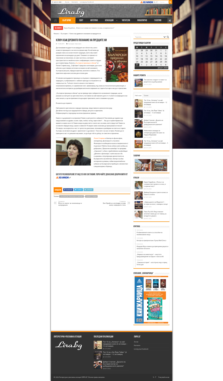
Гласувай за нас (163, 377)
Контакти (75, 2)
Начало (55, 20)
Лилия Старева (99, 138)
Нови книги (78, 44)
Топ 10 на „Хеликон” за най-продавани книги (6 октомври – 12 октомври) (155, 102)
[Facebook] (156, 2)
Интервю (94, 20)
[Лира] (71, 10)
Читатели (126, 20)
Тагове (146, 95)
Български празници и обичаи (86, 63)
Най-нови (138, 95)
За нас (67, 2)
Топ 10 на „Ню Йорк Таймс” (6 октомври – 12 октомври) (115, 353)
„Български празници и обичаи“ (71, 196)
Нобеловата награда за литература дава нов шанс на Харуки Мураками (154, 133)
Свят (81, 20)
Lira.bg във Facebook (87, 2)
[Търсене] (170, 2)
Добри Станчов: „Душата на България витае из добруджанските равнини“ (153, 122)
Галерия (157, 20)
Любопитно (142, 20)
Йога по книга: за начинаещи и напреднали (70, 203)
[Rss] (155, 2)
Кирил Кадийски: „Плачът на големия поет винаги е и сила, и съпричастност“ (89, 28)
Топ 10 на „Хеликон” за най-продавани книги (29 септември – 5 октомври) (156, 143)
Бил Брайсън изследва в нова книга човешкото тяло (114, 203)
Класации (109, 20)
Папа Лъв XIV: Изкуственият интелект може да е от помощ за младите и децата (155, 214)
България (66, 20)
